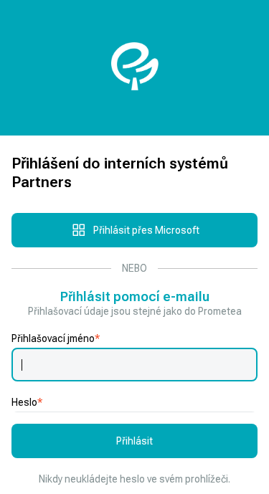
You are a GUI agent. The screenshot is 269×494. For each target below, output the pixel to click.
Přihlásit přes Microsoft (146, 230)
